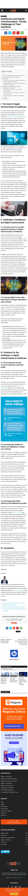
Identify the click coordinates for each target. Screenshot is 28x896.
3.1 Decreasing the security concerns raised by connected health (12, 90)
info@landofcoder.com (16, 877)
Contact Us (3, 813)
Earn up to (14, 821)
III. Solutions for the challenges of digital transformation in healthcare (11, 87)
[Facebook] (8, 886)
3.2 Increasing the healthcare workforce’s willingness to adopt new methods (14, 93)
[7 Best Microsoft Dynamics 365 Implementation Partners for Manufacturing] (5, 674)
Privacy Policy (4, 806)
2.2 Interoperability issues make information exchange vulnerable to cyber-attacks (14, 84)
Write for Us (4, 815)
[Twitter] (15, 886)
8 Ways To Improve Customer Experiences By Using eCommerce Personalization (21, 642)
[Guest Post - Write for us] (14, 765)
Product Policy (4, 808)
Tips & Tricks (4, 842)
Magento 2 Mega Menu (6, 783)
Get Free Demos (14, 894)
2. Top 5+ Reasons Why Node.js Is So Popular (13, 607)
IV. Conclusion (5, 98)
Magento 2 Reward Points (7, 785)
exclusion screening (17, 512)
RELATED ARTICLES (6, 666)
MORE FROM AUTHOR (7, 669)
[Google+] (12, 886)
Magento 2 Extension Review (8, 837)
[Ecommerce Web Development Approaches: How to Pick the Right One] (14, 674)
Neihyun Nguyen (5, 29)
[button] (26, 10)
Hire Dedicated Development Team (9, 792)
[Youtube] (19, 886)
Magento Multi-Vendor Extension (9, 778)
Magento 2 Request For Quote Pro (9, 781)
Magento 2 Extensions (6, 776)
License (2, 804)
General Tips (4, 835)
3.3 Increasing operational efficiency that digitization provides (13, 96)
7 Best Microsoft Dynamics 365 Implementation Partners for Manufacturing (4, 680)
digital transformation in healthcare (14, 116)
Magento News (3, 16)
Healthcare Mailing (17, 590)
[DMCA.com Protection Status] (5, 852)
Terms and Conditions (6, 811)
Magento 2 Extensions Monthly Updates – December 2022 (6, 641)
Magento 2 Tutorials (6, 840)
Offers (2, 802)
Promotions (3, 844)
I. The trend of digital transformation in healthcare (13, 75)
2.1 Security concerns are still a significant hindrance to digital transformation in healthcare (14, 81)
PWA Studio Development (7, 790)
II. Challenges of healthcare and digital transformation (11, 78)
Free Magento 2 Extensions (7, 787)
